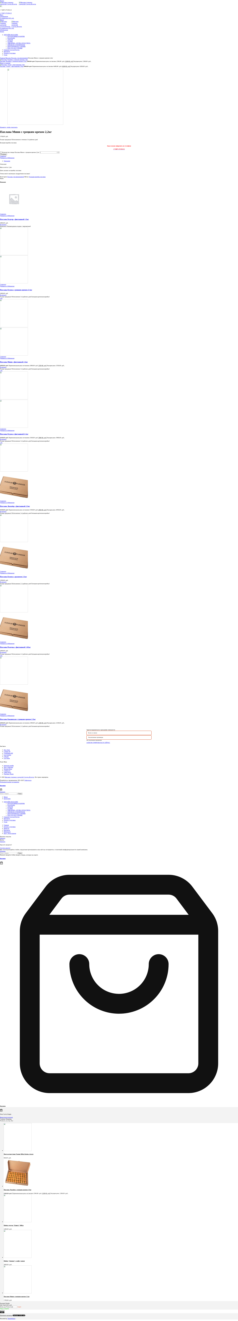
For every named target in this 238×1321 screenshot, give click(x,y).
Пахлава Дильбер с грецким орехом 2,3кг (13, 61)
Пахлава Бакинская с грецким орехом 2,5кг (18, 719)
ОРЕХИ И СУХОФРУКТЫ (16, 45)
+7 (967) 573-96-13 (6, 13)
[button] (3, 224)
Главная (2, 58)
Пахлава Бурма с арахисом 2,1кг (13, 577)
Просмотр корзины (6, 1315)
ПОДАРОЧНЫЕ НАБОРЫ (16, 36)
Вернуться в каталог (6, 1117)
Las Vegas (7, 758)
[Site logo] (9, 4)
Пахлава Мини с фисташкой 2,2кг (14, 362)
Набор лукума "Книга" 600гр (14, 1225)
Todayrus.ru (27, 780)
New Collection (8, 767)
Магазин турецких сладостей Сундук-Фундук (19, 777)
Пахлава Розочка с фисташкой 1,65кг (15, 647)
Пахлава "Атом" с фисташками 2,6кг (12, 66)
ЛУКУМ (10, 40)
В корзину (3, 154)
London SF (7, 751)
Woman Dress (8, 769)
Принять (2, 851)
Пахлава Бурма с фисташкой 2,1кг (14, 434)
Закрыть (2, 792)
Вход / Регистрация (10, 833)
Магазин (8, 58)
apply (2, 1312)
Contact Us (7, 770)
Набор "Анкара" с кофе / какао (14, 1261)
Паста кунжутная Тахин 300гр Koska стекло (18, 1154)
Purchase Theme (9, 774)
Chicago (6, 756)
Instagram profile (9, 765)
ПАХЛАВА (11, 38)
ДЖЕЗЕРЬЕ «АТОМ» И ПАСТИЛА (18, 43)
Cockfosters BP (8, 753)
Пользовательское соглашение (9, 782)
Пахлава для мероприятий (19, 58)
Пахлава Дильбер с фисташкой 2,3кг (15, 506)
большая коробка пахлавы (37, 177)
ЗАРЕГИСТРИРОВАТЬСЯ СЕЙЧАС (98, 742)
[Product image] (14, 283)
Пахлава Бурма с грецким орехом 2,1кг (16, 290)
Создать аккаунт (5, 848)
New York (7, 750)
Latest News (7, 772)
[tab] (121, 161)
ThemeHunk (11, 1318)
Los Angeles (7, 755)
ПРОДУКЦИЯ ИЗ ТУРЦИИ (16, 46)
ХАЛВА (10, 41)
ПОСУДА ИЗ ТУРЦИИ (14, 48)
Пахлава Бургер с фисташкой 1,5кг (14, 219)
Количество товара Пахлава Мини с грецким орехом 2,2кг (20, 152)
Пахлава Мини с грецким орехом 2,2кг (17, 1296)
